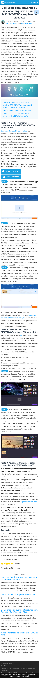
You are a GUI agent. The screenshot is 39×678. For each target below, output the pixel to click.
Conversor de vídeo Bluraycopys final (14, 131)
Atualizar (4, 668)
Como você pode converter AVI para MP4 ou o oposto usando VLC (19, 578)
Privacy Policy (20, 676)
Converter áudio (27, 23)
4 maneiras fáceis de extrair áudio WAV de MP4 (19, 633)
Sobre (17, 668)
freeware (34, 2)
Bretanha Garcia (11, 23)
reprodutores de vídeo (29, 502)
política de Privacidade (28, 668)
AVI (21, 335)
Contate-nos (5, 670)
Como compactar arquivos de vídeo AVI (18, 594)
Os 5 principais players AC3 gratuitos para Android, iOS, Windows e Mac (19, 611)
